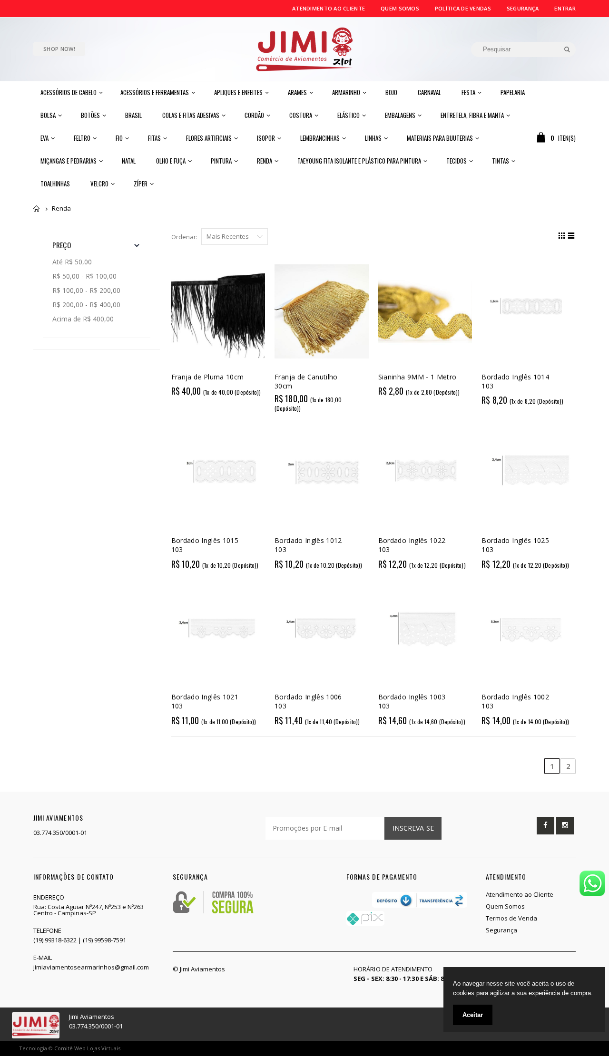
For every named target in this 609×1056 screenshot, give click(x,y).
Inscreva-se (413, 828)
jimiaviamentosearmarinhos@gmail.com (91, 967)
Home (36, 208)
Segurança (523, 8)
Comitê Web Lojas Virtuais (87, 1048)
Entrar (565, 8)
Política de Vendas (463, 8)
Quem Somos (400, 8)
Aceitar (472, 1014)
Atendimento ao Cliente (328, 8)
